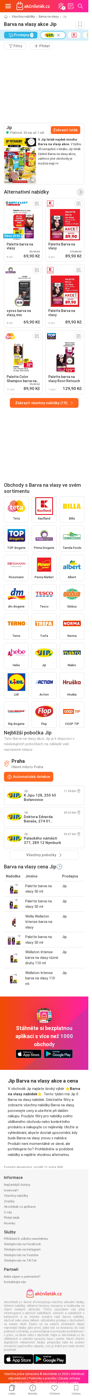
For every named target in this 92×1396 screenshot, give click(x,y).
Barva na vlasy (49, 16)
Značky (9, 1201)
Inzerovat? (11, 1190)
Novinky (9, 1223)
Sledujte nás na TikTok (20, 1260)
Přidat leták (12, 1217)
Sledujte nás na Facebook (22, 1244)
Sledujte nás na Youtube (21, 1255)
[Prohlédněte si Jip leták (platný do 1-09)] (20, 160)
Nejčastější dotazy (17, 1184)
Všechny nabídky (23, 16)
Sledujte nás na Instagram (22, 1249)
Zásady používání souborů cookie (56, 1383)
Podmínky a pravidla (42, 1378)
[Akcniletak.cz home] (33, 6)
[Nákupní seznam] (71, 6)
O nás (8, 1212)
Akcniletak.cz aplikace (20, 1206)
